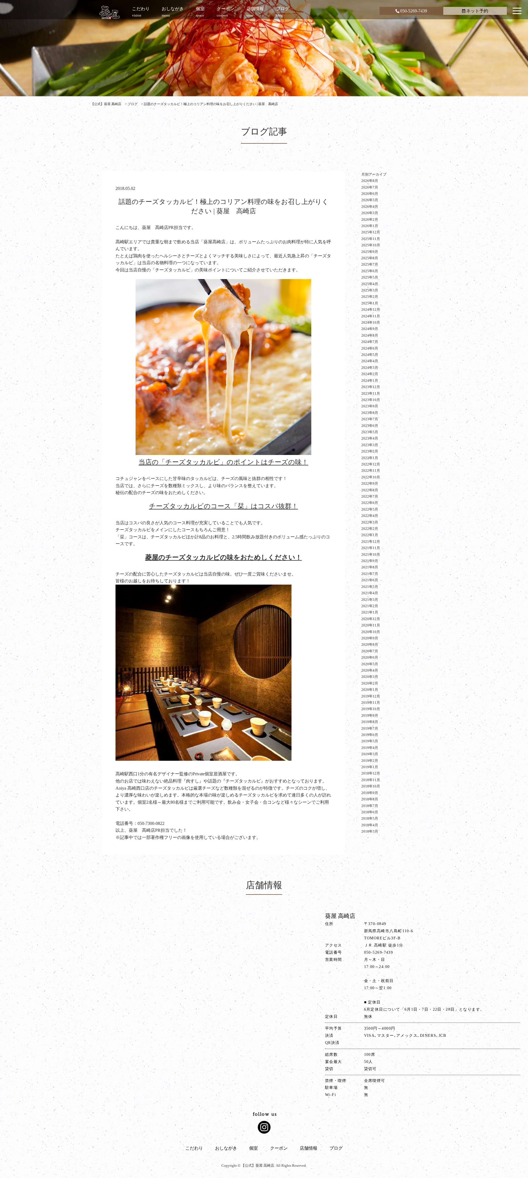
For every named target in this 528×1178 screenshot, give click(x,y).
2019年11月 (370, 702)
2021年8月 (369, 567)
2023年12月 (370, 387)
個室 (253, 1148)
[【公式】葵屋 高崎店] (109, 12)
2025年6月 (369, 271)
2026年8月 (369, 181)
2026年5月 (369, 200)
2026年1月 (369, 226)
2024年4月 (369, 361)
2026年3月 (369, 213)
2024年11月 (370, 316)
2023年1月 (369, 458)
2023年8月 (369, 413)
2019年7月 (369, 728)
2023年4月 (369, 438)
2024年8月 (369, 335)
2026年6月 (369, 194)
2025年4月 (369, 284)
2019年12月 (370, 696)
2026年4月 (369, 206)
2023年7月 (369, 419)
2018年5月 (369, 818)
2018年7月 (369, 806)
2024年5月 (369, 355)
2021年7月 (369, 574)
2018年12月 (370, 773)
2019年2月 (369, 761)
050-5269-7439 (413, 11)
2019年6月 (369, 735)
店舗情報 (308, 1148)
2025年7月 (369, 264)
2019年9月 (369, 715)
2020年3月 (369, 677)
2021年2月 (369, 606)
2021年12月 (370, 541)
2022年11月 (370, 470)
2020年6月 (369, 657)
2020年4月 (369, 670)
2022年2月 (369, 529)
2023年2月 (369, 451)
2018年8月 (369, 799)
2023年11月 (370, 393)
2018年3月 (369, 831)
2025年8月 (369, 258)
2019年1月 (369, 767)
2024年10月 (370, 322)
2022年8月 (369, 490)
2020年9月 (369, 638)
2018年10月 (370, 786)
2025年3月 (369, 290)
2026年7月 (369, 187)
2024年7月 (369, 342)
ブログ (336, 1148)
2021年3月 (369, 600)
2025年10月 (370, 245)
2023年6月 (369, 426)
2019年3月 (369, 754)
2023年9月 (369, 406)
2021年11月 (370, 548)
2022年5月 (369, 509)
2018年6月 (369, 812)
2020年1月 (369, 690)
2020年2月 (369, 683)
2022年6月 (369, 503)
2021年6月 (369, 580)
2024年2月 (369, 374)
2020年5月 (369, 664)
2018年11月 (370, 780)
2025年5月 (369, 277)
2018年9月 (369, 793)
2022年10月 (370, 477)
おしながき (226, 1148)
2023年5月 (369, 432)
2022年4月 (369, 516)
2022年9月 (369, 483)
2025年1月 (369, 303)
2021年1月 (369, 612)
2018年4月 (369, 825)
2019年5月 (369, 741)
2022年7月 (369, 496)
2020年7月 (369, 651)
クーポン (279, 1148)
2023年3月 (369, 445)
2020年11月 (370, 625)
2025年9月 (369, 252)
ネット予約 (477, 11)
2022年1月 (369, 535)
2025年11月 (370, 239)
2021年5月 (369, 587)
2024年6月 (369, 348)
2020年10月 (370, 632)
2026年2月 (369, 219)
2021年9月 (369, 561)
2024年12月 (370, 309)
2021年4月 (369, 593)
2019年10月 (370, 709)
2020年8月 (369, 644)
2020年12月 (370, 619)
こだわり (194, 1148)
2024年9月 (369, 329)
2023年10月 (370, 400)
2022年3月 (369, 522)
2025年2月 (369, 296)
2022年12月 (370, 464)
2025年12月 (370, 232)
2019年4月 (369, 748)
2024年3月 (369, 368)
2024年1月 (369, 380)
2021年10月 (370, 554)
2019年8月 (369, 722)
